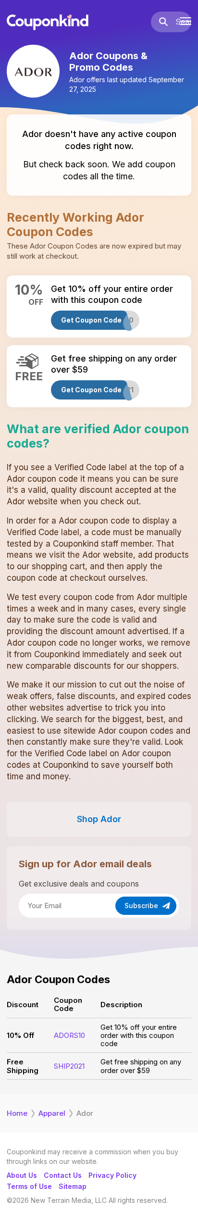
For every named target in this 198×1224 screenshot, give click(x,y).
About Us (22, 1175)
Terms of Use (29, 1186)
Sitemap (73, 1186)
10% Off (20, 1035)
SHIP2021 (69, 1066)
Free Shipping (22, 1065)
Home (17, 1113)
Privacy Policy (112, 1175)
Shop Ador (99, 819)
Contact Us (63, 1175)
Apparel (51, 1113)
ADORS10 (69, 1035)
